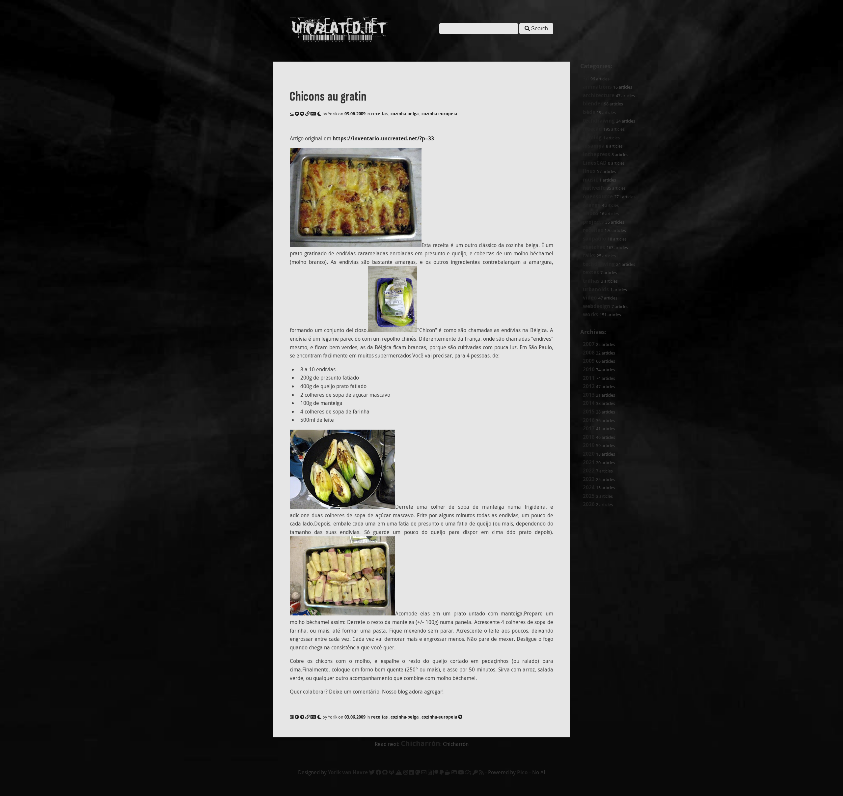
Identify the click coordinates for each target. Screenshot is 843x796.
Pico (522, 772)
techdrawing (599, 120)
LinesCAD (595, 162)
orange (592, 205)
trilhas (591, 280)
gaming (592, 137)
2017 (589, 428)
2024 (589, 487)
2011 (589, 378)
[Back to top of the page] (460, 717)
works (590, 314)
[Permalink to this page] (307, 114)
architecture (598, 95)
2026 (589, 504)
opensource (598, 196)
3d (586, 78)
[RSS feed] (481, 772)
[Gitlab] (391, 772)
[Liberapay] (442, 772)
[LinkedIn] (411, 772)
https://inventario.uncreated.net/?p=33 (383, 138)
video (590, 297)
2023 (589, 479)
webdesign (596, 306)
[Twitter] (371, 772)
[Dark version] (319, 114)
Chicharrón (420, 743)
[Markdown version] (313, 114)
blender (593, 103)
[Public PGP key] (475, 772)
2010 (589, 369)
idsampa (594, 145)
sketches (594, 247)
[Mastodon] (417, 772)
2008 (589, 352)
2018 (589, 437)
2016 (589, 420)
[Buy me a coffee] (447, 772)
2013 (589, 394)
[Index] (292, 114)
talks (589, 255)
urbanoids (596, 289)
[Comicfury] (468, 772)
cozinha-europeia (439, 114)
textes (591, 272)
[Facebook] (378, 772)
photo (590, 213)
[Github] (385, 772)
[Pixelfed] (454, 772)
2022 (589, 470)
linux (589, 171)
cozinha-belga (405, 114)
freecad (592, 128)
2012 (589, 386)
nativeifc (594, 187)
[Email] (423, 772)
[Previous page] (297, 114)
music (590, 179)
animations (597, 86)
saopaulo (594, 238)
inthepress (596, 154)
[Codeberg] (398, 772)
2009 (589, 360)
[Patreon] (435, 772)
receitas (593, 230)
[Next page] (302, 114)
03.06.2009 (355, 114)
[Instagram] (405, 772)
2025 (589, 495)
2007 (589, 344)
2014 (589, 403)
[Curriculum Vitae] (430, 772)
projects (593, 221)
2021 (589, 462)
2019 (589, 445)
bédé (589, 112)
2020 (589, 453)
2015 (589, 411)
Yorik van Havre (348, 772)
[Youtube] (461, 772)
